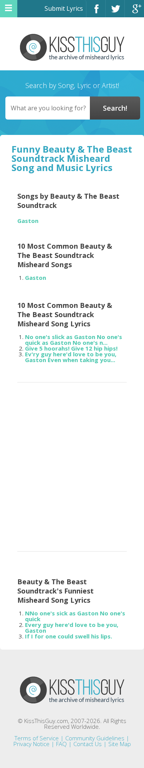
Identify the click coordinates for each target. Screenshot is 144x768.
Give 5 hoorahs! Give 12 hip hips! (71, 348)
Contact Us (87, 744)
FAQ (61, 744)
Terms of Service (37, 738)
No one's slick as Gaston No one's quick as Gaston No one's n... (73, 339)
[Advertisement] (72, 464)
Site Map (119, 744)
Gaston (27, 221)
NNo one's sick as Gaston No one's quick (75, 616)
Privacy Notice (31, 744)
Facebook (95, 12)
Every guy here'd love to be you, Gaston (71, 627)
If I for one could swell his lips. (68, 636)
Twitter (115, 12)
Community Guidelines (94, 738)
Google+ (134, 12)
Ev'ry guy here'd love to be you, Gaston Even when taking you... (70, 357)
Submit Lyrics (64, 8)
